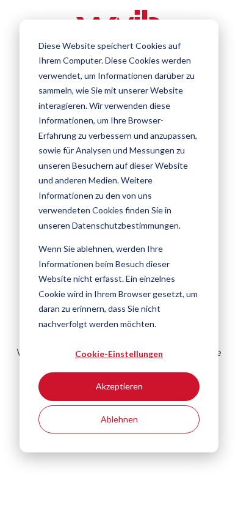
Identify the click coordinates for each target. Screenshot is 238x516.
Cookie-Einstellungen (119, 353)
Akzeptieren (119, 386)
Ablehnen (119, 419)
